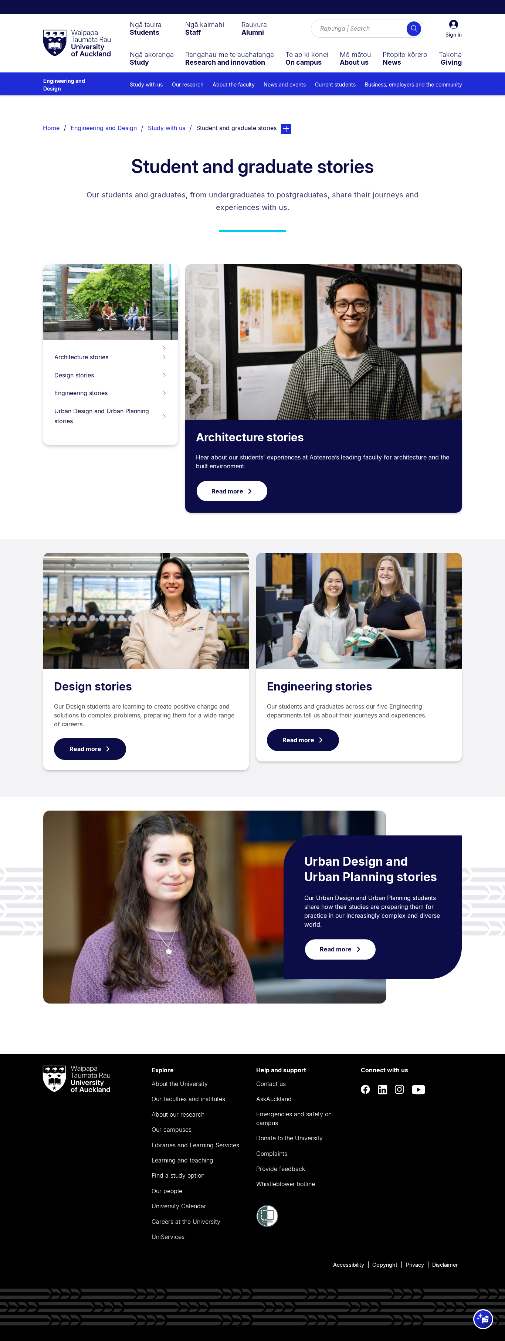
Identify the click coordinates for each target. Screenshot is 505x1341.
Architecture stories (81, 357)
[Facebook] (365, 1089)
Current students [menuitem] (335, 84)
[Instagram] (399, 1089)
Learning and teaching (182, 1160)
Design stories (74, 375)
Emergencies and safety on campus (294, 1118)
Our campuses (172, 1129)
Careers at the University (186, 1221)
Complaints (271, 1153)
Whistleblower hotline (285, 1184)
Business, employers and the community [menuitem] (413, 84)
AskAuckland (274, 1099)
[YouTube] (418, 1089)
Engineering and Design (64, 85)
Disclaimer (445, 1265)
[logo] (77, 43)
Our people (167, 1191)
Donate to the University (289, 1138)
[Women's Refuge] (267, 1225)
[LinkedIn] (382, 1089)
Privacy (415, 1265)
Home (51, 128)
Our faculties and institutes (188, 1099)
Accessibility (348, 1265)
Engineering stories (81, 393)
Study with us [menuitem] (146, 84)
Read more (227, 491)
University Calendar (179, 1206)
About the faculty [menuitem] (234, 84)
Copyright (384, 1265)
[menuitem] (146, 28)
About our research (178, 1114)
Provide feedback (280, 1168)
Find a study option (178, 1175)
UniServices (168, 1236)
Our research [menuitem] (187, 84)
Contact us (271, 1083)
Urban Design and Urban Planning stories (101, 416)
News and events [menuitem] (285, 84)
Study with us (166, 128)
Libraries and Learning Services (195, 1145)
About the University (180, 1083)
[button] (453, 29)
